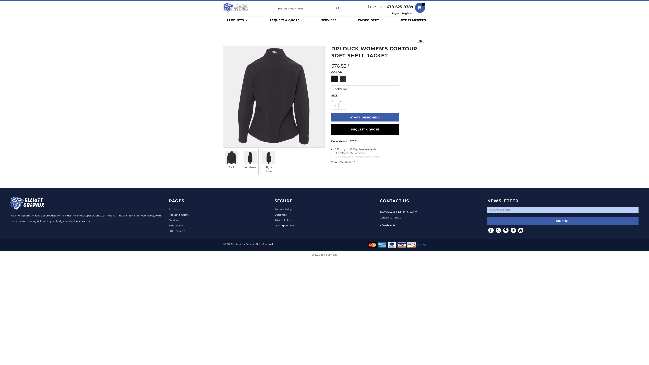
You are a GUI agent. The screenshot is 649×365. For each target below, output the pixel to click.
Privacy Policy (282, 220)
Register (407, 13)
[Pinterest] (506, 230)
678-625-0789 (400, 7)
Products (174, 209)
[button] (238, 20)
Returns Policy (283, 209)
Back (232, 167)
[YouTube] (520, 230)
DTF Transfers (177, 231)
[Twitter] (498, 230)
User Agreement (284, 225)
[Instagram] (513, 230)
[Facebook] (491, 230)
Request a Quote (179, 214)
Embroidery (176, 225)
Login (395, 13)
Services (174, 220)
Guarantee (280, 214)
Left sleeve (250, 167)
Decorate (337, 141)
